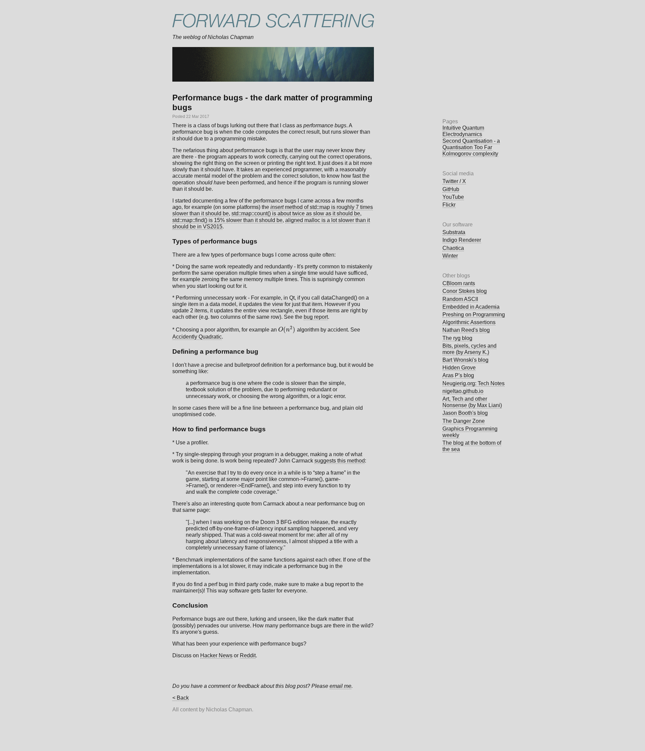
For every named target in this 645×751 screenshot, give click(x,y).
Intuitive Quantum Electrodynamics (463, 131)
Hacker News (216, 655)
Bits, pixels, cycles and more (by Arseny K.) (469, 349)
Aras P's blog (458, 375)
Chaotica (453, 248)
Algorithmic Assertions (469, 322)
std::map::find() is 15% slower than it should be (227, 220)
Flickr (449, 205)
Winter (450, 256)
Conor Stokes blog (464, 291)
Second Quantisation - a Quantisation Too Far (471, 144)
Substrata (453, 232)
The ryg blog (457, 338)
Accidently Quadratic (197, 337)
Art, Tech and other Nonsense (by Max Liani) (472, 402)
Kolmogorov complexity (470, 154)
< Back (180, 698)
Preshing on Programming (473, 314)
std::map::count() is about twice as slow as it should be (295, 213)
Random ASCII (460, 299)
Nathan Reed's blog (466, 330)
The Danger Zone (463, 421)
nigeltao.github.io (462, 391)
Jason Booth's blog (465, 413)
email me (340, 686)
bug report (316, 317)
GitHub (450, 189)
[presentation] (287, 330)
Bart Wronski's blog (465, 360)
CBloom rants (458, 283)
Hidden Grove (459, 367)
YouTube (453, 197)
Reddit (248, 655)
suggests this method (339, 460)
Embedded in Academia (471, 307)
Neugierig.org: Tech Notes (473, 383)
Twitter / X (454, 181)
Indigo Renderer (461, 240)
